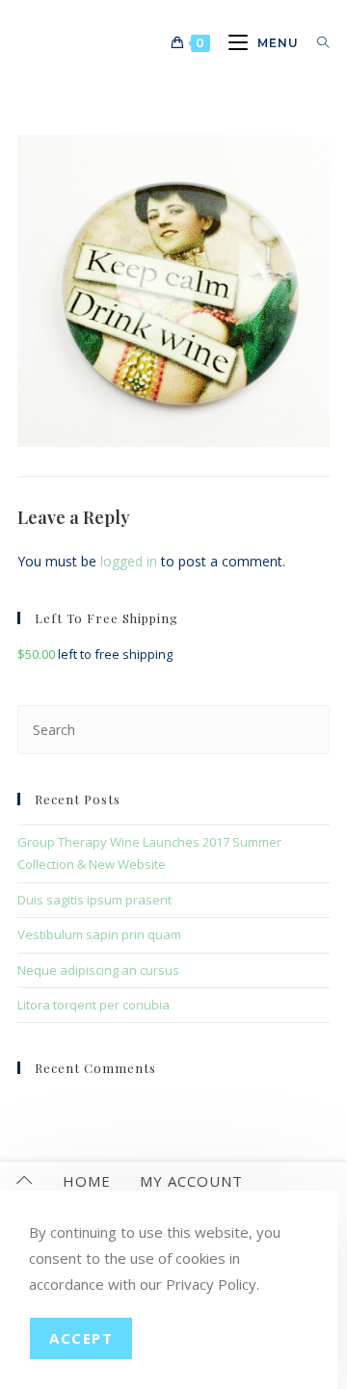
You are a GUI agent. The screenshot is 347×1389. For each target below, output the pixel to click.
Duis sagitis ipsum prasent (94, 899)
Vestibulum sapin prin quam (99, 934)
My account (191, 1181)
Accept (81, 1338)
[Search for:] (316, 43)
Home (87, 1181)
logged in (128, 561)
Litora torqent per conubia (93, 1004)
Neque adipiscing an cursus (98, 970)
